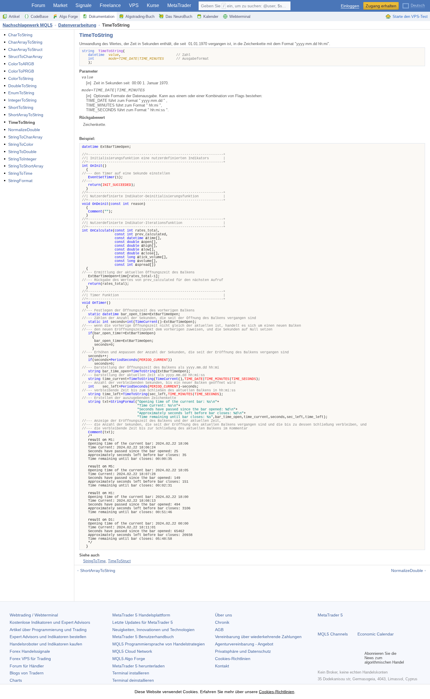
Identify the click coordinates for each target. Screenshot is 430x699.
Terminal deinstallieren (133, 680)
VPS (134, 5)
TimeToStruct (119, 561)
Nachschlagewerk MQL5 (27, 25)
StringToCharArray (25, 137)
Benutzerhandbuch (143, 636)
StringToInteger (22, 159)
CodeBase (39, 16)
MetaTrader (179, 5)
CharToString (20, 34)
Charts (16, 680)
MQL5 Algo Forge (128, 658)
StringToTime (20, 173)
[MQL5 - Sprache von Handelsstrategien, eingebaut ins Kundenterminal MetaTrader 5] (14, 6)
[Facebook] (321, 657)
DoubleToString (22, 85)
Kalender (210, 16)
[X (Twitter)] (339, 657)
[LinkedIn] (358, 657)
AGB (219, 629)
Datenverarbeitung (77, 25)
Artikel (14, 16)
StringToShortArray (25, 166)
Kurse (153, 5)
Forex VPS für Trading (30, 658)
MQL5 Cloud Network (132, 651)
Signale (83, 5)
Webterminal (239, 16)
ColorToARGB (21, 63)
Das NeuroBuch (179, 16)
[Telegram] (330, 657)
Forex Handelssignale (30, 651)
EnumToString (21, 92)
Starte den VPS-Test (410, 16)
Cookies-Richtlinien (232, 658)
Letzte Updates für (142, 622)
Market (60, 5)
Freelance (110, 5)
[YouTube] (349, 657)
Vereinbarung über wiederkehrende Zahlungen (258, 636)
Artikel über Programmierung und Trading (48, 629)
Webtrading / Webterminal (34, 615)
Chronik (222, 622)
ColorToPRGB (21, 71)
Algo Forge (68, 16)
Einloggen (350, 6)
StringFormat (20, 180)
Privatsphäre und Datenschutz (243, 651)
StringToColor (20, 144)
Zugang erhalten (381, 6)
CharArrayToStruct (25, 49)
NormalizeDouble (24, 129)
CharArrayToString (25, 42)
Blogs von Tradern (27, 673)
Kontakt (222, 666)
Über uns (223, 615)
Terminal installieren (130, 673)
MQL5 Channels (333, 634)
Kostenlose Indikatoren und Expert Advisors (50, 622)
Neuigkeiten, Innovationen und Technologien (153, 629)
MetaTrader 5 (330, 615)
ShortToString (20, 107)
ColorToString (20, 78)
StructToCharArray (25, 56)
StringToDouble (22, 151)
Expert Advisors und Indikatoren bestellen (48, 636)
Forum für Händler (27, 666)
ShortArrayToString (25, 114)
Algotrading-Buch (139, 16)
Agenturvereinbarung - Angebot (244, 644)
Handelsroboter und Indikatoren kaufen (46, 644)
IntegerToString (22, 100)
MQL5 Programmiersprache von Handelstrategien (158, 644)
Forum (38, 5)
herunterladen (138, 666)
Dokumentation (101, 16)
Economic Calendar (375, 634)
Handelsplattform (141, 615)
